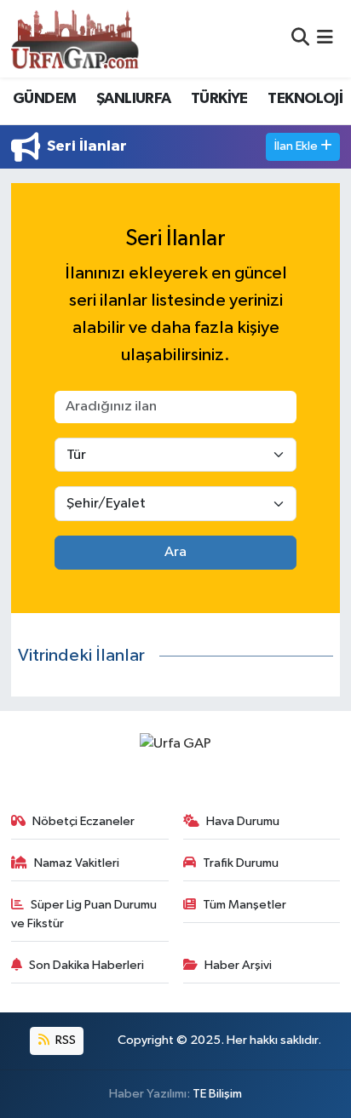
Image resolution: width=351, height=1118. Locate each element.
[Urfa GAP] (75, 38)
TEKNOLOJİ (305, 98)
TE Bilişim (217, 1093)
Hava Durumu (242, 821)
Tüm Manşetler (244, 904)
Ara (175, 552)
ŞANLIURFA (133, 98)
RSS (64, 1040)
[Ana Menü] (325, 39)
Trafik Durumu (241, 863)
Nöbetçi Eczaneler (83, 821)
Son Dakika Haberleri (86, 965)
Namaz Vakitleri (76, 863)
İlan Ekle (297, 146)
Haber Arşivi (238, 965)
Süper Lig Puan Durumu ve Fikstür (84, 914)
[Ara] (300, 39)
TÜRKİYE (219, 98)
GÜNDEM (44, 98)
